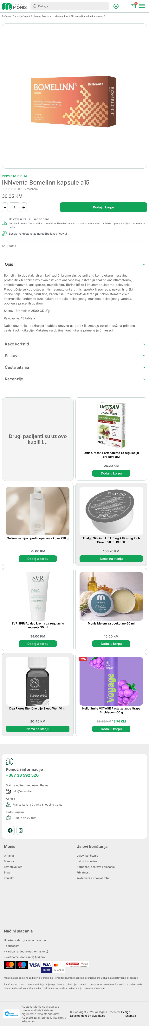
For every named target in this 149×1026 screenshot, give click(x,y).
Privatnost (83, 872)
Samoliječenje (21, 16)
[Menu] (142, 6)
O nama (9, 855)
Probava (35, 16)
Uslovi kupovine (86, 861)
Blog (7, 872)
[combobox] (69, 6)
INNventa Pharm (14, 175)
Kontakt (9, 878)
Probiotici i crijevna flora (55, 16)
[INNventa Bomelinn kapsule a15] (74, 96)
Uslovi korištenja (87, 855)
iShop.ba (130, 1015)
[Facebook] (10, 830)
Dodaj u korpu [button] (111, 473)
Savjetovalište (13, 866)
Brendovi (9, 861)
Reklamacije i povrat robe (92, 878)
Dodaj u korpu (103, 207)
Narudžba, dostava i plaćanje (95, 866)
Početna (6, 16)
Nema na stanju (111, 559)
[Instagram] (20, 830)
